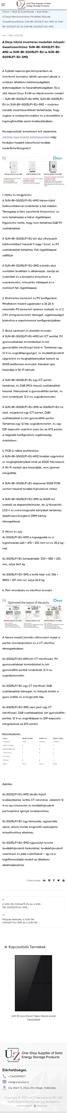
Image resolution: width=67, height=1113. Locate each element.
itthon (5, 11)
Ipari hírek (42, 11)
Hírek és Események (23, 11)
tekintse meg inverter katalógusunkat (26, 137)
